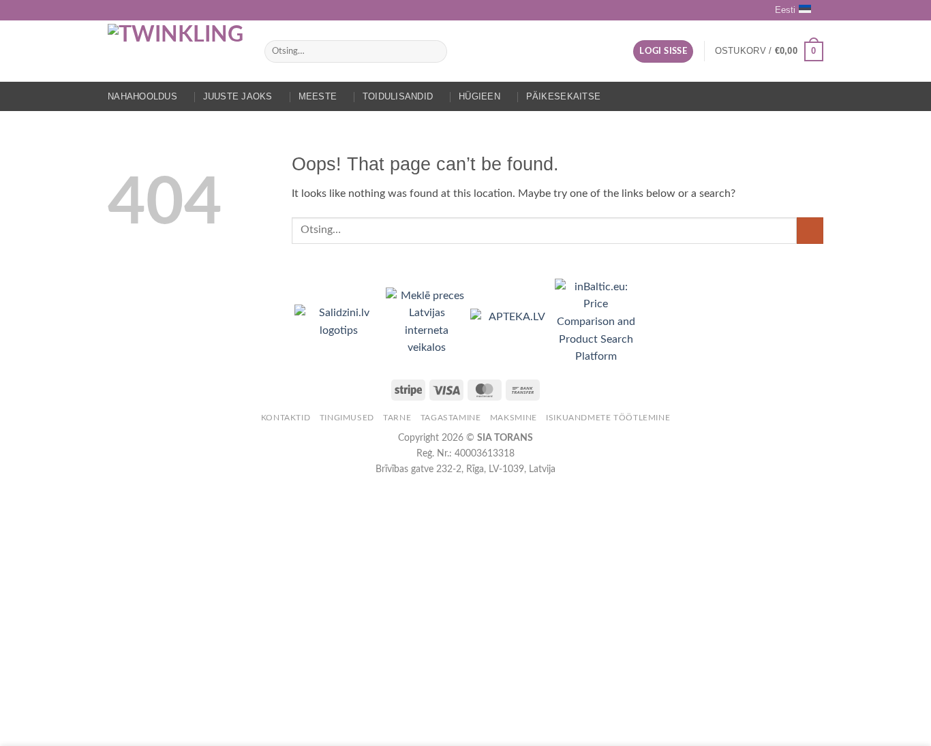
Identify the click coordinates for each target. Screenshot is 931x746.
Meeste (318, 96)
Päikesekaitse (563, 96)
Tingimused (347, 418)
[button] (663, 51)
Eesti (785, 10)
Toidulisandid (398, 96)
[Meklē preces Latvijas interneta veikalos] (428, 321)
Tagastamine (451, 418)
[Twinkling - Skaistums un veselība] (176, 51)
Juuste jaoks (238, 96)
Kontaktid (286, 418)
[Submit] (434, 51)
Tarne (397, 418)
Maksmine (513, 418)
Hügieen (479, 96)
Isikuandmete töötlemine (608, 418)
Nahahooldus (142, 96)
